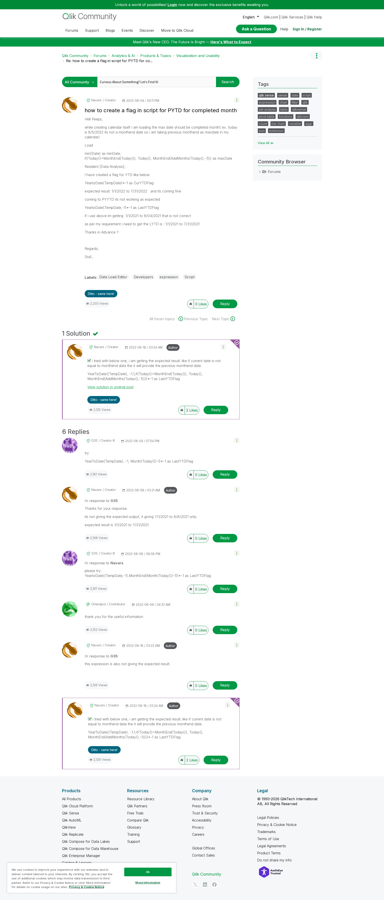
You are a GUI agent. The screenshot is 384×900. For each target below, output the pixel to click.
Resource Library (140, 799)
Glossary (134, 827)
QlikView (69, 827)
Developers (143, 277)
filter (295, 102)
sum (262, 131)
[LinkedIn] (205, 884)
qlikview (303, 116)
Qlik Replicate (73, 834)
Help (284, 29)
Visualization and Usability (198, 55)
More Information (147, 882)
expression (169, 277)
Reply (225, 304)
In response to (101, 500)
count (263, 123)
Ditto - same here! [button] (101, 294)
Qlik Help (314, 17)
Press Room (202, 806)
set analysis (267, 109)
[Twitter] (195, 884)
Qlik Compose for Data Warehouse (90, 848)
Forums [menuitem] (71, 30)
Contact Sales (203, 855)
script (307, 95)
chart (283, 102)
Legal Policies (268, 817)
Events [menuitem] (127, 30)
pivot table (266, 116)
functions (285, 116)
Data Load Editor (113, 277)
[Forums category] (260, 172)
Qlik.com (271, 17)
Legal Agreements (271, 846)
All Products (71, 799)
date (295, 95)
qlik (305, 102)
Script (189, 277)
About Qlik (200, 799)
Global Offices (203, 848)
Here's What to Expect (230, 42)
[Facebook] (214, 884)
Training (133, 834)
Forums (100, 55)
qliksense (299, 109)
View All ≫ (266, 143)
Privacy (198, 827)
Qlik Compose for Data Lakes (86, 841)
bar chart (278, 123)
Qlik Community (75, 55)
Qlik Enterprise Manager (81, 855)
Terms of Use (268, 839)
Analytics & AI (123, 55)
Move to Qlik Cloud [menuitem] (177, 30)
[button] (237, 100)
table (284, 109)
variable (295, 123)
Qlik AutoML (72, 820)
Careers (198, 834)
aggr (308, 123)
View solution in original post (110, 387)
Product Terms (269, 853)
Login (172, 4)
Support (133, 841)
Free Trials (135, 813)
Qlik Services (292, 17)
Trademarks (266, 831)
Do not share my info (275, 860)
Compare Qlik (138, 820)
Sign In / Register (307, 29)
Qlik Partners (137, 806)
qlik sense (266, 95)
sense (282, 95)
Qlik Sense (70, 813)
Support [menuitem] (92, 30)
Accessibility (202, 820)
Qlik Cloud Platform (77, 806)
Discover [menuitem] (147, 30)
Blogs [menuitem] (110, 30)
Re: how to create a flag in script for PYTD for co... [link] (109, 61)
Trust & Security (205, 813)
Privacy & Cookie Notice (277, 824)
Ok (148, 872)
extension (276, 131)
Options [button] (316, 55)
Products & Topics (155, 55)
